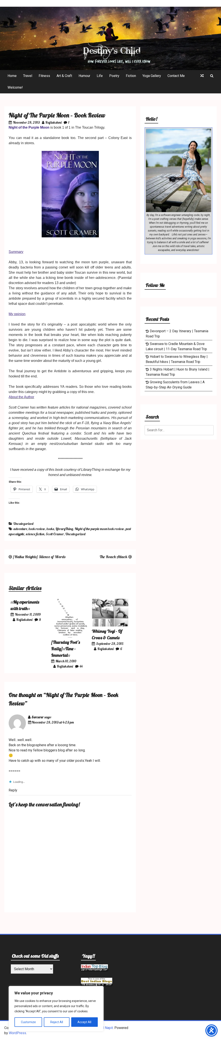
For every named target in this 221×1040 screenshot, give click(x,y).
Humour (84, 76)
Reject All (56, 1022)
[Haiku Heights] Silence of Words (39, 556)
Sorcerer (38, 717)
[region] (56, 1008)
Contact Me (176, 76)
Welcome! (15, 87)
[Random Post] (202, 76)
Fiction (131, 76)
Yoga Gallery (151, 76)
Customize (28, 1022)
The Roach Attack (113, 556)
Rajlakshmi (53, 122)
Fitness (44, 76)
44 (81, 666)
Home (12, 76)
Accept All (84, 1022)
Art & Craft (64, 76)
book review (37, 529)
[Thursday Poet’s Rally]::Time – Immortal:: (65, 648)
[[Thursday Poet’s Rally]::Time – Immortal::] (69, 636)
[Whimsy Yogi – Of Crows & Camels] (110, 625)
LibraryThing (64, 529)
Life (100, 76)
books (50, 529)
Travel (27, 76)
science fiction (35, 534)
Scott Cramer (55, 534)
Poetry (114, 76)
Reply (13, 790)
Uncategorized (23, 523)
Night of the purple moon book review (99, 529)
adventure (20, 529)
